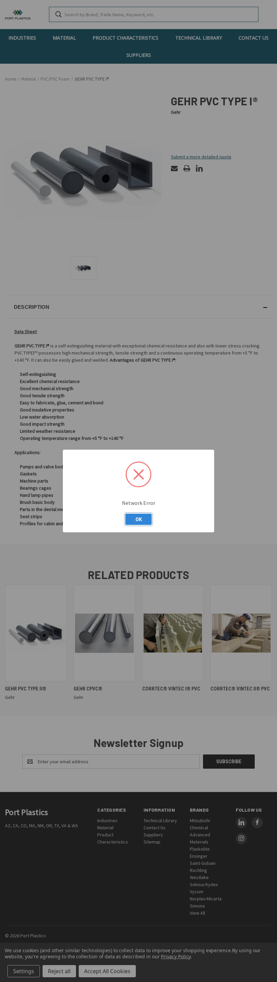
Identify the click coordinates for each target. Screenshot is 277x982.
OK (138, 519)
